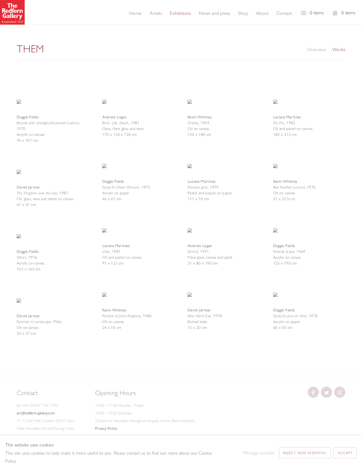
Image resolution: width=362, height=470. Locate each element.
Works (338, 49)
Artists (156, 13)
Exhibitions (180, 13)
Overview (316, 49)
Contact (284, 13)
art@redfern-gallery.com (36, 413)
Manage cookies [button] (258, 453)
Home (135, 13)
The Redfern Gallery (12, 12)
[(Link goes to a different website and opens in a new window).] (313, 392)
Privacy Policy (106, 428)
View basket (335, 14)
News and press (214, 13)
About (262, 13)
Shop (243, 13)
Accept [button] (345, 453)
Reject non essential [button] (305, 453)
